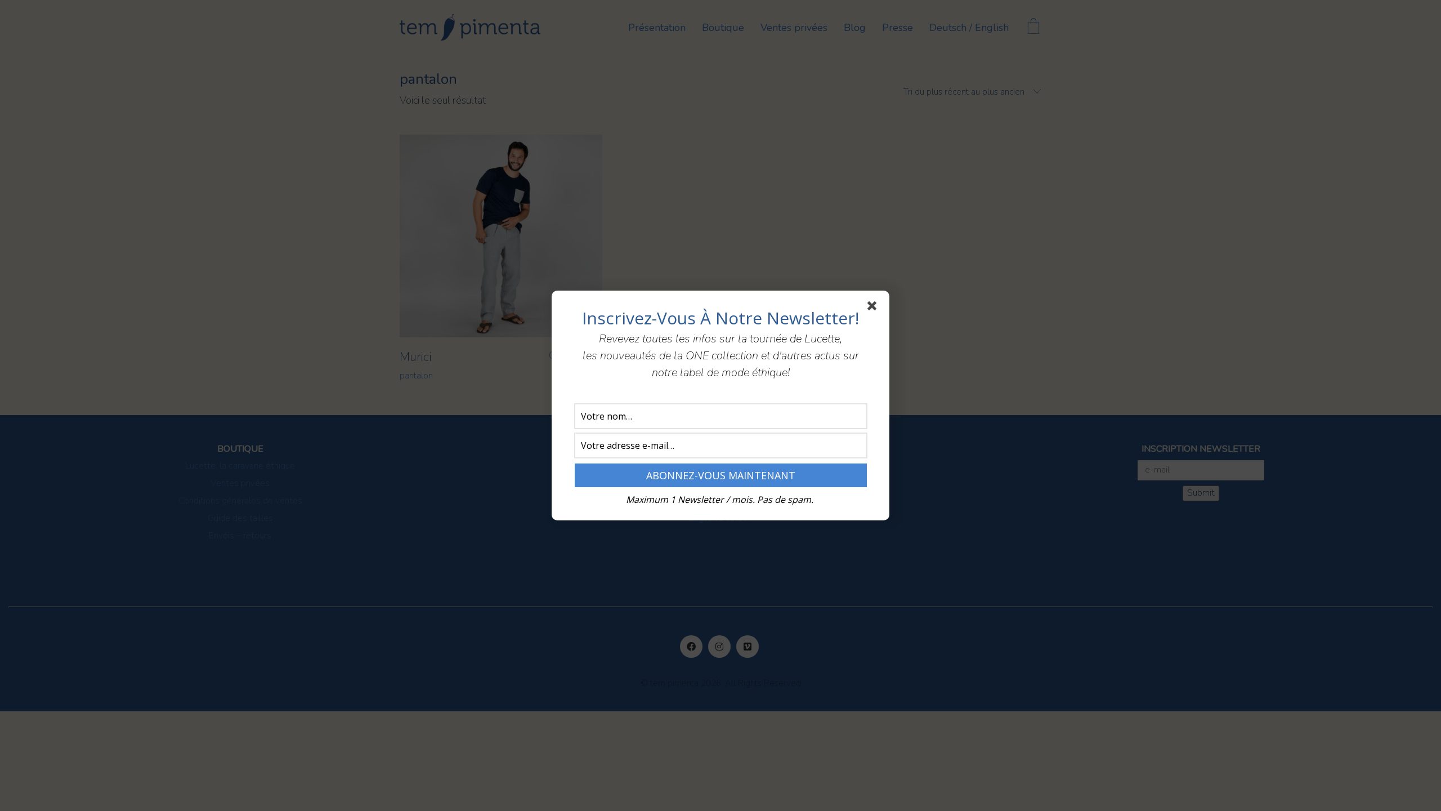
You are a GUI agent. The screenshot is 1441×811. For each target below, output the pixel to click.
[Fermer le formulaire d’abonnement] (874, 308)
